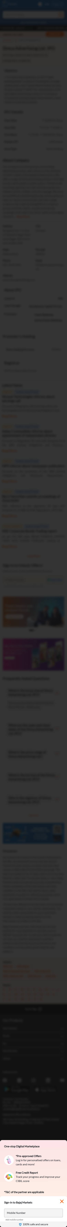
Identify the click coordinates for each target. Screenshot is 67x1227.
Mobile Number (16, 1212)
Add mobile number (14, 1219)
